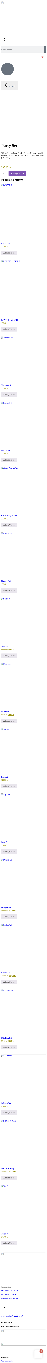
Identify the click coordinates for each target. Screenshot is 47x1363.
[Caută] (45, 49)
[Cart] (42, 57)
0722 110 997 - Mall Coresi (9, 1291)
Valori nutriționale (7, 1361)
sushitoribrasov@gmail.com (9, 1298)
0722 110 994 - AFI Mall (8, 1295)
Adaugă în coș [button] (9, 253)
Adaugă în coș (17, 173)
